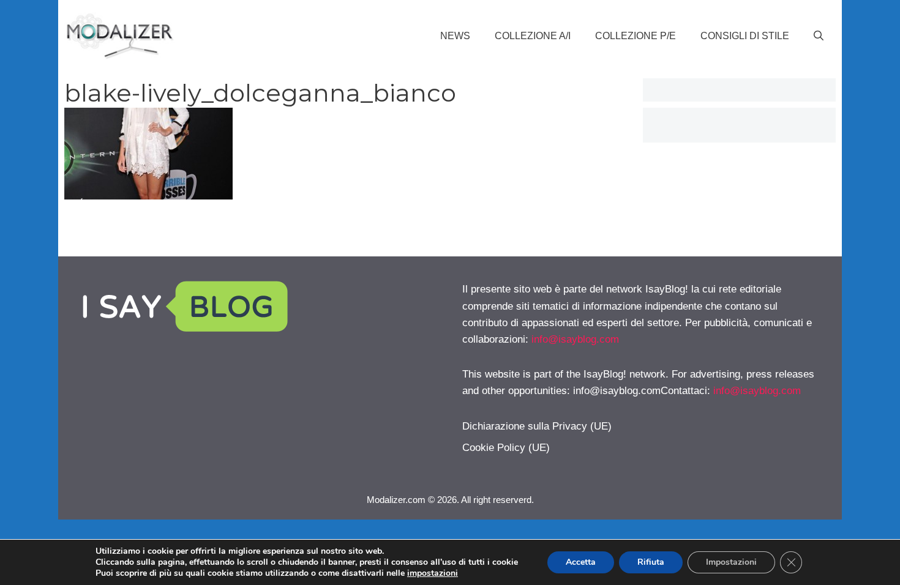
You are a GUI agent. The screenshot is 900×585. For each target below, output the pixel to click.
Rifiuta (650, 562)
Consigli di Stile (744, 36)
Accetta (581, 562)
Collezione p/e (635, 36)
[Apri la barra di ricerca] (818, 36)
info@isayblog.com (575, 339)
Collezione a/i (533, 36)
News (455, 36)
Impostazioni (731, 562)
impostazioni (432, 573)
